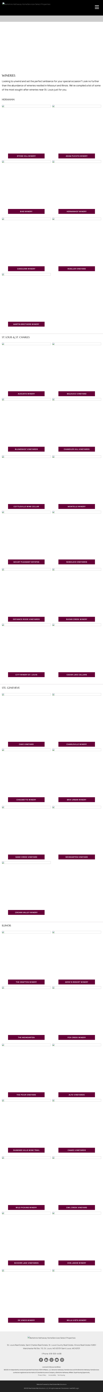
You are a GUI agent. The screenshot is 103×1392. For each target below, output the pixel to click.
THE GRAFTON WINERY (26, 982)
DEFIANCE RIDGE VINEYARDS (26, 619)
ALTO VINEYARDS (77, 1095)
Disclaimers (65, 1388)
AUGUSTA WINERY (26, 394)
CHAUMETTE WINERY (26, 799)
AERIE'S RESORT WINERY (76, 982)
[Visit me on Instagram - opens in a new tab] (62, 1359)
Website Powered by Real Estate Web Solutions (51, 1384)
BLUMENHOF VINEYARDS (26, 449)
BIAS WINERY (26, 211)
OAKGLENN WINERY (26, 269)
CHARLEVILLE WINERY (76, 744)
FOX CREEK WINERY (77, 1037)
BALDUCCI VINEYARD (77, 394)
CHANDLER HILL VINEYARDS (77, 449)
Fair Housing (61, 1375)
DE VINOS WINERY (26, 1320)
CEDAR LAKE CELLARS (77, 674)
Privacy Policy (42, 1375)
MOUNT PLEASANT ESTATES (26, 562)
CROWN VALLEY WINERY (26, 912)
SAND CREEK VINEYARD (26, 857)
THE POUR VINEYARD (26, 1095)
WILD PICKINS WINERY (26, 1207)
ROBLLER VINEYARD (77, 269)
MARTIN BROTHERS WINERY (26, 324)
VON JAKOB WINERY (76, 1263)
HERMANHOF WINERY (77, 211)
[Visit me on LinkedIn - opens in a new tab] (46, 1359)
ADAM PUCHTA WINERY (77, 156)
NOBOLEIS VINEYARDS (76, 562)
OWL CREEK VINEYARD (76, 1207)
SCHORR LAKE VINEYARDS (26, 1263)
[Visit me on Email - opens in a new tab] (57, 1359)
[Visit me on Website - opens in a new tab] (51, 1359)
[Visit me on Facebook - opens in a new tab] (41, 1359)
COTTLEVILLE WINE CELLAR (26, 506)
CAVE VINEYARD (26, 744)
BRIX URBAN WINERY (76, 799)
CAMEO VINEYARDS (77, 1150)
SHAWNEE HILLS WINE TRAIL (26, 1150)
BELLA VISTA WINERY (77, 1320)
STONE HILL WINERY (26, 156)
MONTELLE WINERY (77, 506)
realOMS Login (74, 1388)
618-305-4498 (55, 1353)
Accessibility (52, 1375)
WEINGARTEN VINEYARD (76, 857)
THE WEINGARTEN (26, 1037)
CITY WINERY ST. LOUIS (26, 674)
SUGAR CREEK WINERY (76, 619)
